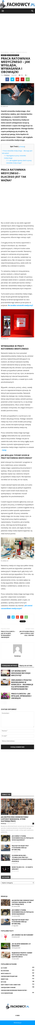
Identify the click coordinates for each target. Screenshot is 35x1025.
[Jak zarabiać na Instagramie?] (5, 937)
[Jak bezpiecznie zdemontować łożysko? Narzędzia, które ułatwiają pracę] (17, 807)
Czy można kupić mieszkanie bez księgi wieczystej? (20, 673)
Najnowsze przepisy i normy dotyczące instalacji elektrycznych (22, 955)
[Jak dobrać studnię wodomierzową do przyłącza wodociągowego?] (5, 838)
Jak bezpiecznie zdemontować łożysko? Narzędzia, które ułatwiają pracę (14, 819)
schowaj (21, 146)
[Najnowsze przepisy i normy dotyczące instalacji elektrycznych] (5, 955)
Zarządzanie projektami (9, 976)
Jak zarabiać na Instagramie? (22, 935)
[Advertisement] (17, 31)
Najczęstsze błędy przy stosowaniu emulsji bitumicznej (20, 847)
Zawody (3, 55)
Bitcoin (3, 982)
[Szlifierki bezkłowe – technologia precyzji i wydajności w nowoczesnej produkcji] (5, 857)
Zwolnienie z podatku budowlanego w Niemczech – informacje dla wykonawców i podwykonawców (22, 684)
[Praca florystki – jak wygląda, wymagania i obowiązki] (5, 696)
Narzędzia (4, 814)
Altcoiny (4, 968)
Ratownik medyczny (12, 55)
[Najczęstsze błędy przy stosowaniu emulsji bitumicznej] (5, 848)
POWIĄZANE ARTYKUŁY (9, 665)
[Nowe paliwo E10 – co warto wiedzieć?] (5, 869)
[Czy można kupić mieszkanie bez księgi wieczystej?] (5, 673)
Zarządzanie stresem (8, 987)
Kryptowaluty (6, 973)
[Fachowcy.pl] (17, 4)
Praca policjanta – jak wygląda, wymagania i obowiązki (8, 634)
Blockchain (5, 970)
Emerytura (4, 979)
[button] (32, 10)
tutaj (4, 450)
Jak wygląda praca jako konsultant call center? (26, 633)
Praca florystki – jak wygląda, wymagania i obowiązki (21, 696)
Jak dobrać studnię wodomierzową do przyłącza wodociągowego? (23, 838)
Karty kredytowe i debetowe (10, 985)
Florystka (4, 698)
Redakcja (7, 75)
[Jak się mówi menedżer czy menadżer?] (5, 946)
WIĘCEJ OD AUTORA (25, 665)
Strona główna (4, 52)
